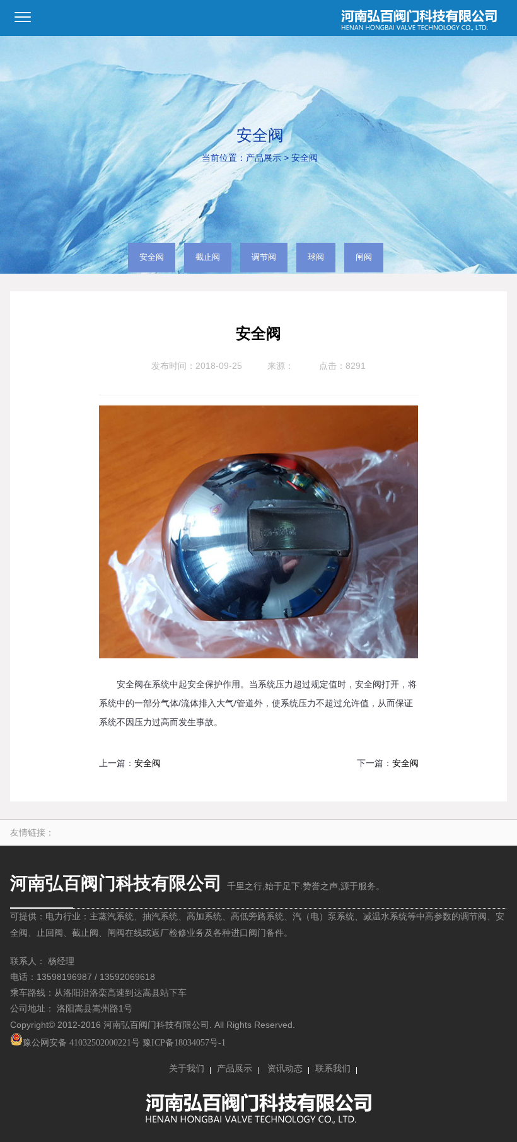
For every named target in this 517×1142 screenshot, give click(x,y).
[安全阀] (259, 655)
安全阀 (304, 158)
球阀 (316, 257)
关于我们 (186, 1068)
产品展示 (263, 158)
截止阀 (207, 257)
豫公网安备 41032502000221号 (81, 1042)
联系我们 (333, 1068)
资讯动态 (285, 1068)
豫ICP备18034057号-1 (184, 1042)
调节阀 (264, 257)
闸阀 (364, 257)
